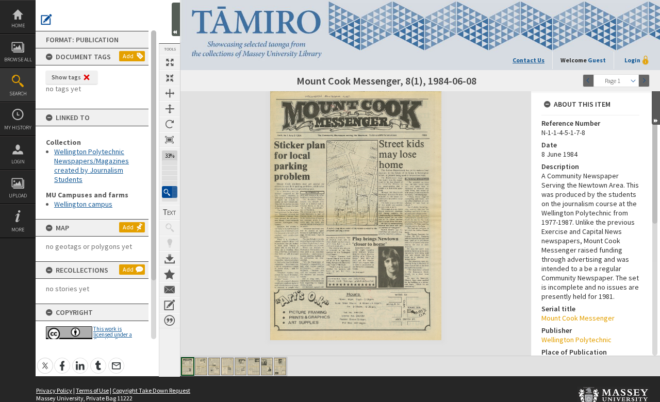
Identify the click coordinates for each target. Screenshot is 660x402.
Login (18, 161)
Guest (597, 60)
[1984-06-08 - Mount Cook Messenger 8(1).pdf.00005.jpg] (240, 366)
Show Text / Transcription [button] (169, 212)
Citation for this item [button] (169, 320)
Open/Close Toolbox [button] (176, 19)
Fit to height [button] (169, 108)
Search (18, 93)
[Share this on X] (45, 360)
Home (18, 25)
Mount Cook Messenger (578, 318)
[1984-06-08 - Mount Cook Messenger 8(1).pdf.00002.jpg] (201, 366)
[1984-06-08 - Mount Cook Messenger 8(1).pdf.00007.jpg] (267, 366)
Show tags (66, 77)
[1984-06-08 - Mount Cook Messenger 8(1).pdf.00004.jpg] (227, 366)
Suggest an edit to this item (46, 19)
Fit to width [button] (169, 93)
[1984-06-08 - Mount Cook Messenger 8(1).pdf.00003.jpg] (214, 366)
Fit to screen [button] (169, 78)
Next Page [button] (644, 81)
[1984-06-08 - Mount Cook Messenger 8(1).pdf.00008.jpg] (280, 366)
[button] (169, 192)
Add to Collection (169, 274)
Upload (18, 195)
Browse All (18, 59)
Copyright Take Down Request (151, 390)
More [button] (17, 229)
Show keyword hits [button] (169, 228)
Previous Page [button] (588, 81)
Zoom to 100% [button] (169, 139)
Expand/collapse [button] (656, 108)
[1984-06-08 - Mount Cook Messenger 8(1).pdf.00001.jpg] (187, 366)
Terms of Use (92, 390)
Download (169, 258)
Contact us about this (169, 289)
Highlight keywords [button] (169, 243)
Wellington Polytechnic (576, 339)
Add (128, 56)
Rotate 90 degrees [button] (169, 124)
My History (17, 127)
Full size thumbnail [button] (169, 62)
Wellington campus (83, 204)
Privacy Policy (54, 390)
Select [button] (633, 81)
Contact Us (528, 60)
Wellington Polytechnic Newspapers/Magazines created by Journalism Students (91, 165)
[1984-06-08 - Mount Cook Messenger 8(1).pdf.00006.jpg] (254, 366)
